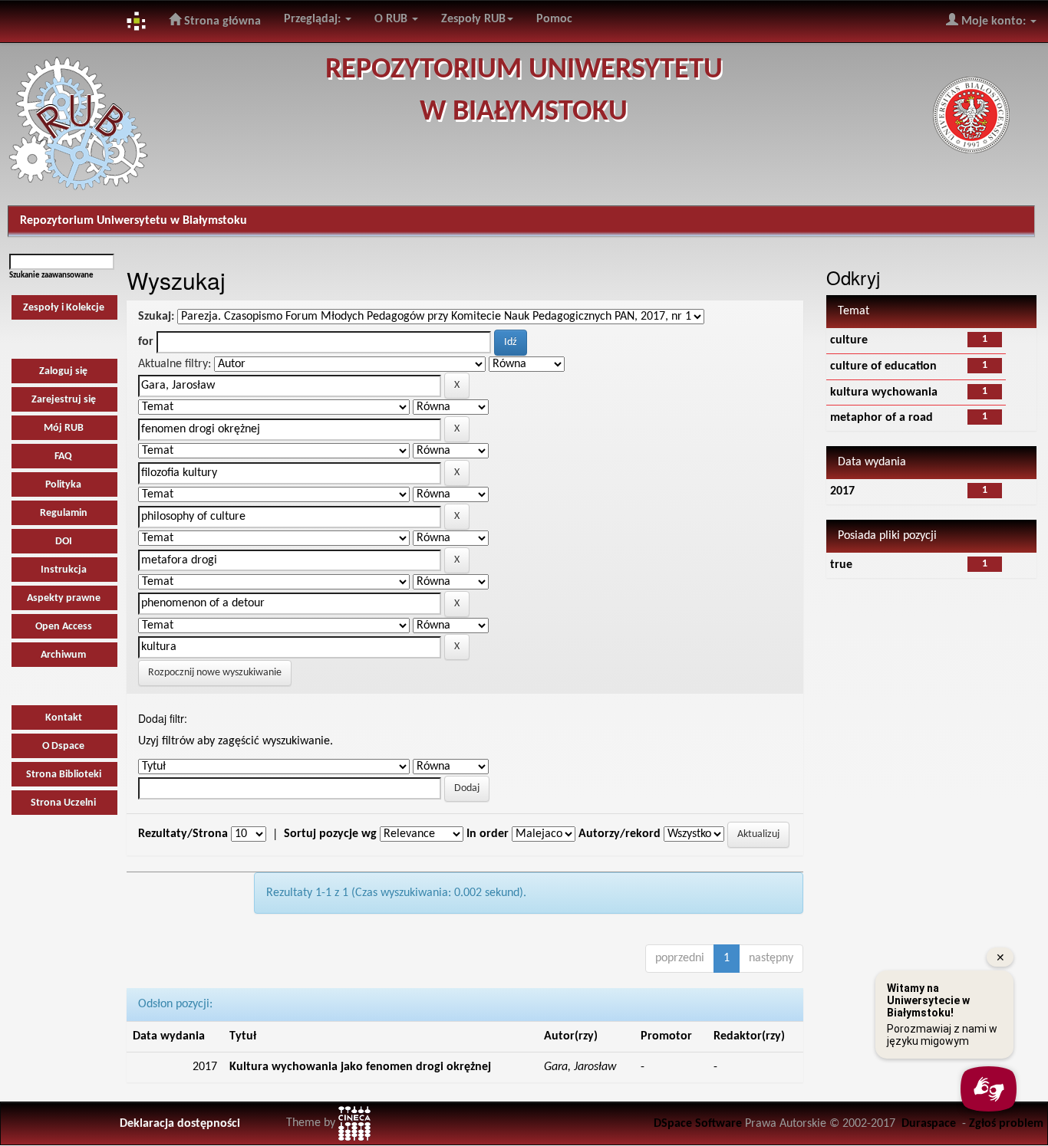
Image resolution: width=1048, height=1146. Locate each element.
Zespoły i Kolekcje (63, 308)
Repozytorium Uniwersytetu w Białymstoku (133, 221)
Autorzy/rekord (619, 834)
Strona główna (221, 21)
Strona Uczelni (63, 803)
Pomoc (554, 19)
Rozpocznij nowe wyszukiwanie (215, 672)
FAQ (63, 456)
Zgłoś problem (1006, 1124)
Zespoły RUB (473, 19)
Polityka (63, 485)
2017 (842, 491)
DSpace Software (698, 1124)
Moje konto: (993, 21)
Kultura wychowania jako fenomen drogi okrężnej (360, 1067)
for (145, 342)
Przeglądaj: (314, 19)
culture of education (883, 366)
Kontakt (63, 718)
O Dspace (63, 746)
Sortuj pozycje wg (330, 834)
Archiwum (63, 655)
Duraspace (928, 1124)
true (841, 565)
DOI (63, 542)
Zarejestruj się (63, 400)
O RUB (392, 19)
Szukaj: (156, 316)
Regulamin (63, 513)
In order (487, 834)
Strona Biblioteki (63, 775)
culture (849, 340)
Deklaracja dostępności (180, 1124)
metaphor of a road (881, 418)
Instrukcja (64, 570)
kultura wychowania (884, 392)
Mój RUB (64, 428)
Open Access (63, 627)
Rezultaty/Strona (183, 834)
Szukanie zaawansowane (51, 275)
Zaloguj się (63, 371)
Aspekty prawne (64, 598)
